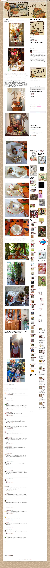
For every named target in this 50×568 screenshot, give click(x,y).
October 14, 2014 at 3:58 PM (9, 497)
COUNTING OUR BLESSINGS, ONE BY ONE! (42, 299)
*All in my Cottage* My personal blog (34, 222)
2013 (40, 319)
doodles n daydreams (8, 446)
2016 (40, 291)
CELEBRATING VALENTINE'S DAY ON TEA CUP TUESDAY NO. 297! (42, 379)
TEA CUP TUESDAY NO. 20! (43, 361)
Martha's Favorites (35, 50)
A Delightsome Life (33, 232)
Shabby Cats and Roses (33, 338)
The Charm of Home (8, 412)
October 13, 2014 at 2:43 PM (9, 409)
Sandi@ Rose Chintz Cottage (9, 461)
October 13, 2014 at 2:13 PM (9, 400)
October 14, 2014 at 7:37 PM (9, 513)
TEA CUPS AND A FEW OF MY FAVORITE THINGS (42, 301)
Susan (7, 499)
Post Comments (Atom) (10, 555)
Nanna (7, 522)
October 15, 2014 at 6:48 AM (9, 519)
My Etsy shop (32, 94)
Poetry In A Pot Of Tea (33, 325)
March (41, 315)
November (41, 295)
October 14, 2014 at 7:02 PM (9, 507)
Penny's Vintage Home (33, 321)
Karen (7, 485)
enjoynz (26, 559)
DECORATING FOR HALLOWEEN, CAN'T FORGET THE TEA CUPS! (42, 304)
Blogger (31, 559)
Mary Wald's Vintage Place (33, 304)
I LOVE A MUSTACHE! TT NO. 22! (43, 395)
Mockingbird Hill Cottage (33, 309)
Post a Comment (7, 541)
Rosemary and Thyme (8, 478)
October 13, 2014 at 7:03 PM (9, 428)
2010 (40, 322)
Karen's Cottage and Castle (33, 289)
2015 (40, 292)
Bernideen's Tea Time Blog (33, 252)
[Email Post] (15, 388)
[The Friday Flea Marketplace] (42, 151)
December (41, 294)
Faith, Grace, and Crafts (34, 276)
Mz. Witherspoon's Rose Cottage (34, 316)
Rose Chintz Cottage (33, 334)
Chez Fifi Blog (32, 257)
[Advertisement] (16, 547)
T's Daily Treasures (33, 364)
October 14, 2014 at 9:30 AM (9, 490)
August (41, 309)
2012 (40, 320)
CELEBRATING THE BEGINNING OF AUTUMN (43, 404)
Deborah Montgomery (8, 510)
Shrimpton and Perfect (8, 470)
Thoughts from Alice (33, 363)
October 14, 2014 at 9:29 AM (9, 482)
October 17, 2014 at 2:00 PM (9, 533)
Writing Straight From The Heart (33, 369)
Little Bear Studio (33, 294)
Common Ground (33, 258)
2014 (40, 293)
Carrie (7, 493)
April (40, 314)
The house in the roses (33, 353)
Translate (35, 40)
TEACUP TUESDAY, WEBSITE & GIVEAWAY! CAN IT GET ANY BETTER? (42, 337)
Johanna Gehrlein (8, 453)
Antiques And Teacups (33, 239)
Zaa (6, 403)
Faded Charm (32, 271)
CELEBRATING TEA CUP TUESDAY (42, 306)
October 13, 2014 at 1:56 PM (9, 394)
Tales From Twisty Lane (34, 347)
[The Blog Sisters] (42, 163)
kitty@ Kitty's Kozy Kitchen (9, 430)
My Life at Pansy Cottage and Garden (34, 311)
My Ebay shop (32, 93)
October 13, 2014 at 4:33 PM (9, 422)
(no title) (43, 344)
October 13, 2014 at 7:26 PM (9, 443)
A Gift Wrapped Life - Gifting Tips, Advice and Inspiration (34, 234)
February (41, 316)
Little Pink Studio (33, 298)
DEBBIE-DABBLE (33, 267)
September (41, 308)
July (40, 310)
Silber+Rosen (32, 343)
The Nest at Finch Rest (33, 357)
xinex (6, 425)
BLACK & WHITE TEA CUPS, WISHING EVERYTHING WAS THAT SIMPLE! (42, 352)
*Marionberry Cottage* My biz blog (33, 227)
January (41, 317)
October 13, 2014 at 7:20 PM (9, 434)
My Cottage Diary (8, 529)
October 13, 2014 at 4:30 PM (9, 415)
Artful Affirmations (33, 243)
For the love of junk (33, 280)
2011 (40, 321)
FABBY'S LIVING (8, 437)
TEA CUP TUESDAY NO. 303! (43, 387)
